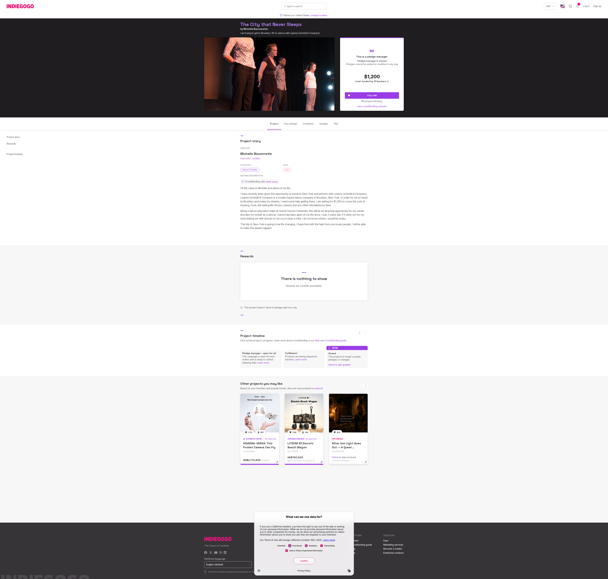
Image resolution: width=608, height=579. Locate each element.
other (287, 170)
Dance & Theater (249, 170)
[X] (210, 552)
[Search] (285, 6)
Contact (354, 540)
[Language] (562, 6)
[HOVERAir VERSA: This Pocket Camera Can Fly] (259, 413)
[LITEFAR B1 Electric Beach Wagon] (304, 413)
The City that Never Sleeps (271, 24)
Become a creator (392, 548)
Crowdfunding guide (335, 340)
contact (256, 158)
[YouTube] (215, 552)
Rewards (11, 143)
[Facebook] (205, 552)
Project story (13, 137)
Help (317, 340)
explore (318, 388)
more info (245, 158)
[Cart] (570, 6)
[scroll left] (359, 332)
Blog (352, 548)
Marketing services (393, 544)
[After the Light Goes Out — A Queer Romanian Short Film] (348, 413)
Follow (372, 95)
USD (548, 6)
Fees (385, 540)
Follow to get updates (339, 364)
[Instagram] (220, 552)
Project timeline (15, 154)
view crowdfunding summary (372, 106)
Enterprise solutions (393, 552)
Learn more (263, 362)
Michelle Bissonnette (256, 29)
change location (318, 15)
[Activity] (577, 6)
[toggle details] (279, 464)
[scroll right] (365, 385)
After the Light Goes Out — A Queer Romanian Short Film (346, 447)
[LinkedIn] (225, 552)
